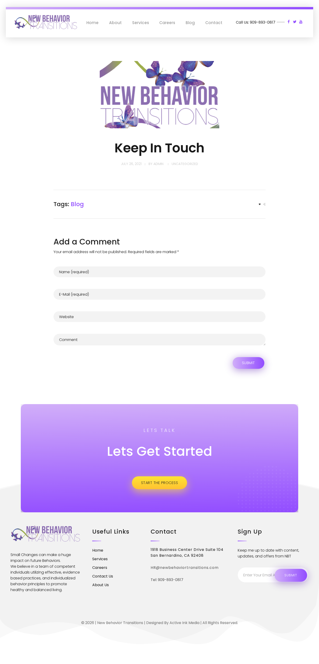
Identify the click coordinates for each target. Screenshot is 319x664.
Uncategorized (185, 164)
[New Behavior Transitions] (46, 22)
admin (158, 164)
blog (77, 204)
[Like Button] (260, 204)
